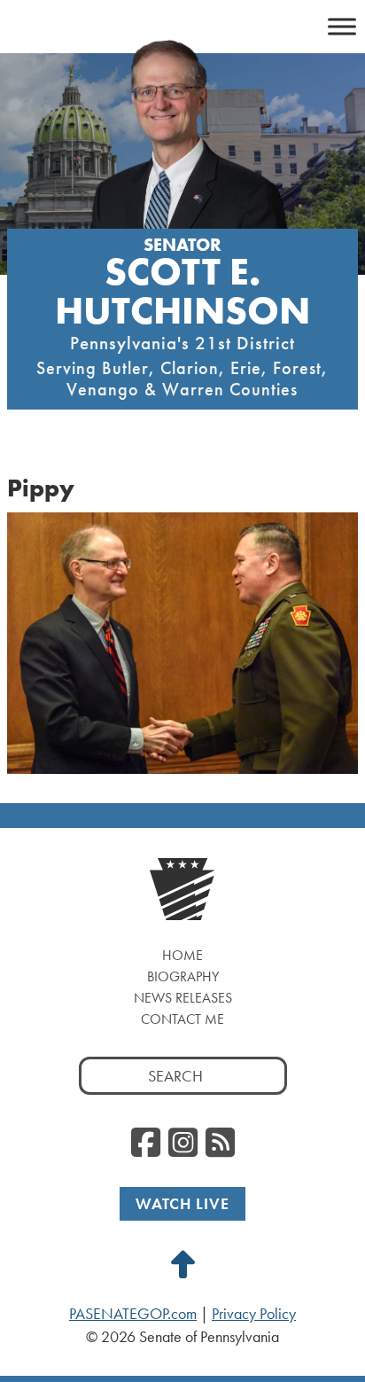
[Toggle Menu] (342, 26)
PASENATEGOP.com (133, 1313)
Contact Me (182, 1019)
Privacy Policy (254, 1313)
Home (182, 955)
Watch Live (182, 1203)
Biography (183, 976)
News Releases (183, 997)
